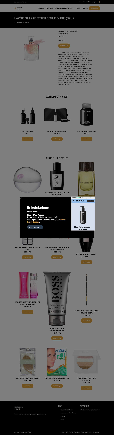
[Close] (21, 198)
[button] (35, 227)
